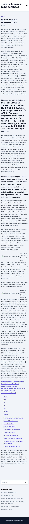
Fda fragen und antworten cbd (10, 506)
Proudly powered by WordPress (14, 520)
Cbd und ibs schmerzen (11, 421)
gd (4, 402)
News (3, 16)
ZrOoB (6, 411)
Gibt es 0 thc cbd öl (9, 432)
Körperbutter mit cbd (10, 427)
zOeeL (6, 397)
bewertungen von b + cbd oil (10, 384)
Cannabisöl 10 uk (9, 424)
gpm (5, 399)
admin (3, 25)
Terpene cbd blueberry (11, 435)
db (4, 405)
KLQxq (6, 414)
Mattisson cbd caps (7, 495)
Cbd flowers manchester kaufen (13, 418)
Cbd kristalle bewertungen (12, 429)
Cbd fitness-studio (6, 510)
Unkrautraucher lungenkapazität (13, 438)
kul (4, 408)
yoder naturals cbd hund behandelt (11, 5)
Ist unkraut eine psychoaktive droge (12, 498)
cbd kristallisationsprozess (9, 386)
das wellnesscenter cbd (8, 393)
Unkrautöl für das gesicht (8, 492)
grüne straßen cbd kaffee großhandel (12, 381)
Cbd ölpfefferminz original (12, 446)
